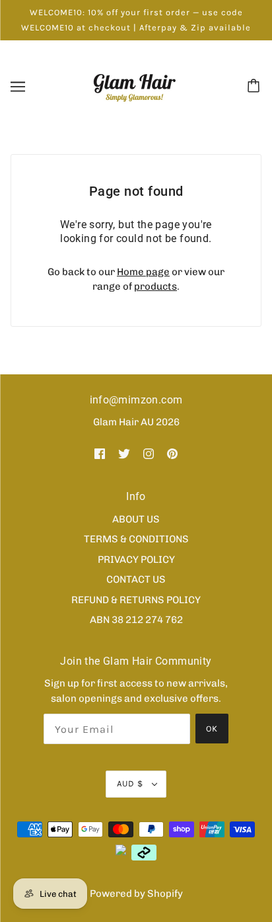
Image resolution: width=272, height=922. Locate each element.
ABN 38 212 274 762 (136, 620)
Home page (143, 272)
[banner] (134, 86)
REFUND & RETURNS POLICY (136, 600)
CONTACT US (136, 579)
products (155, 286)
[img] (100, 453)
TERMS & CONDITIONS (136, 539)
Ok (212, 728)
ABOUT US (136, 519)
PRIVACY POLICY (136, 560)
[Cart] (255, 86)
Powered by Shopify (136, 894)
